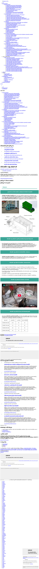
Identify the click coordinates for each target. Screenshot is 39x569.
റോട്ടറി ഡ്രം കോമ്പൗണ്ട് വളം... (10, 164)
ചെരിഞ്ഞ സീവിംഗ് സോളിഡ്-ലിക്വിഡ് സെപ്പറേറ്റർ (15, 55)
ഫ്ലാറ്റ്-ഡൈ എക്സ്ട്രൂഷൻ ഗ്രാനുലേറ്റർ (13, 19)
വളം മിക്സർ (6, 28)
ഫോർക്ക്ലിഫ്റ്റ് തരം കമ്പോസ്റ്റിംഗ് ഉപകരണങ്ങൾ (14, 12)
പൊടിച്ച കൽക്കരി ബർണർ (10, 39)
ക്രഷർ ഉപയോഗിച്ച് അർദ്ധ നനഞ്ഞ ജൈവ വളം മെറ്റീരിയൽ (16, 22)
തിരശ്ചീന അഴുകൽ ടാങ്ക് (10, 8)
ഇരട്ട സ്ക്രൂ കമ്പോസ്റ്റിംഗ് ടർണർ (11, 10)
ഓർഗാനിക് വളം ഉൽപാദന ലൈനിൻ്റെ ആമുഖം (14, 58)
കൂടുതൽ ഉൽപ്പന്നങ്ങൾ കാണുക (10, 371)
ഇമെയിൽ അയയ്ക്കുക (4, 451)
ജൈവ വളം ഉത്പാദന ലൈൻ (9, 57)
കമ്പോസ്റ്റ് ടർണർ (7, 4)
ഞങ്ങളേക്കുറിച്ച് (5, 76)
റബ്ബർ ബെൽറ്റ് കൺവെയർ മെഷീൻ (12, 44)
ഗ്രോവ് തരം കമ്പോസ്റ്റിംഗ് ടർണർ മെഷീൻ (13, 5)
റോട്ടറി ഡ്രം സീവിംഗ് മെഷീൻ (9, 130)
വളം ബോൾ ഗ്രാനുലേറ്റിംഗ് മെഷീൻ (10, 449)
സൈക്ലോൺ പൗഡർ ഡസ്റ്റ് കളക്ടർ (12, 38)
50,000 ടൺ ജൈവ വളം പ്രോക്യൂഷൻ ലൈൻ (14, 64)
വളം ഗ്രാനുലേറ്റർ (7, 13)
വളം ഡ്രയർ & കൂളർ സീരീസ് (9, 33)
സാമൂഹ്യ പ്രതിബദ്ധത (8, 79)
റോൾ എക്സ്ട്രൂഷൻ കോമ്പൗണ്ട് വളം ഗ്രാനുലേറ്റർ (15, 14)
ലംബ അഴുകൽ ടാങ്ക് (9, 11)
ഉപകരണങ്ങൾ (5, 3)
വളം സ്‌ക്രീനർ (7, 41)
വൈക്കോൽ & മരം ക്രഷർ (10, 27)
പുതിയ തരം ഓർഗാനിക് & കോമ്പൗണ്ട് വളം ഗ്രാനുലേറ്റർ (16, 18)
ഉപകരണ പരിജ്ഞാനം (8, 75)
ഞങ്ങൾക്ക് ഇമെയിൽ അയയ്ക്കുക (6, 178)
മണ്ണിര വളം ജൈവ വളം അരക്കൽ (11, 405)
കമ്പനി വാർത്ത (7, 73)
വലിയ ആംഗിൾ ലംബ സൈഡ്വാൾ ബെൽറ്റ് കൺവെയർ (16, 46)
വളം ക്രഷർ (6, 21)
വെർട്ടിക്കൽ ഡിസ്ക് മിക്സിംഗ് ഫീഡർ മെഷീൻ (14, 50)
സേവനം (5, 78)
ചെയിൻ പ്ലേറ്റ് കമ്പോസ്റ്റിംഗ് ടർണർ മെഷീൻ (14, 6)
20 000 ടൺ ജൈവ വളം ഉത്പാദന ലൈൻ (13, 61)
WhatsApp (2, 452)
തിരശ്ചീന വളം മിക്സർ (10, 30)
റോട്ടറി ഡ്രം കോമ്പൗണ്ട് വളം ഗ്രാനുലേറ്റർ (13, 16)
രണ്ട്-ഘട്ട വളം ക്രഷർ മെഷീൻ (11, 24)
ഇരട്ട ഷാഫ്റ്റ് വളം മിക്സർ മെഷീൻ (12, 29)
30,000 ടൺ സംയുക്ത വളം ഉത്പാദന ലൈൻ (14, 70)
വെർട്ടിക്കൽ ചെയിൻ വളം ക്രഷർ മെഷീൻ (13, 23)
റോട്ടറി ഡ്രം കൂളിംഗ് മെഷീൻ (11, 35)
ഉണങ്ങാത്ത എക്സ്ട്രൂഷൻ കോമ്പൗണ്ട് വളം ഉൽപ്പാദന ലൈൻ (17, 66)
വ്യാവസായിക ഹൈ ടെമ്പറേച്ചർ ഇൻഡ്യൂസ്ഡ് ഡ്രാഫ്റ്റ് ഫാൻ (17, 37)
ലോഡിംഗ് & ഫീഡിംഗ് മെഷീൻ (11, 51)
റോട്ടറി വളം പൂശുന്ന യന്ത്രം (9, 124)
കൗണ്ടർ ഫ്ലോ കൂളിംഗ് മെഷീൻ (11, 40)
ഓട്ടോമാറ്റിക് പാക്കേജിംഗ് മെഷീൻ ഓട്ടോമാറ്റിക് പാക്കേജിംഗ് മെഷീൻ (18, 52)
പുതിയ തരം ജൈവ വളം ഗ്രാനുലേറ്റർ (13, 15)
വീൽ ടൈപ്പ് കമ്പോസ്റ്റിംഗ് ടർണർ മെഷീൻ (13, 9)
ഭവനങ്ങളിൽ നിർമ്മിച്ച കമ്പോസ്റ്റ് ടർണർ (30, 449)
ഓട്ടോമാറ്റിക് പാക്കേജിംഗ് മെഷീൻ (10, 140)
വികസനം (6, 80)
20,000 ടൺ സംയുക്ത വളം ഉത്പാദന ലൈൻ (14, 69)
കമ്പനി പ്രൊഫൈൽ (8, 77)
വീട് (3, 2)
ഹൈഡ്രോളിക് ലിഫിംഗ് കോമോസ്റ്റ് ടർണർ (13, 7)
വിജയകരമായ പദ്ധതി (8, 74)
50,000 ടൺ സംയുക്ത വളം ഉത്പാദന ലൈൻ (14, 71)
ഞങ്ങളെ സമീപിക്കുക (6, 82)
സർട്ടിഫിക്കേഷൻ (7, 81)
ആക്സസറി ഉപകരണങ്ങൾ (7, 136)
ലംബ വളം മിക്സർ (9, 32)
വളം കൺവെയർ (7, 43)
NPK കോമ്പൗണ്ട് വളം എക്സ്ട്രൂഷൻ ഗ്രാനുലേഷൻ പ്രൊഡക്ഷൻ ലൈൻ (19, 67)
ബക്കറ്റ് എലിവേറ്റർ (9, 47)
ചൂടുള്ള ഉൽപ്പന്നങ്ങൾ (27, 448)
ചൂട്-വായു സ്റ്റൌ (20, 449)
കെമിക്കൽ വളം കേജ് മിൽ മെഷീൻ (12, 26)
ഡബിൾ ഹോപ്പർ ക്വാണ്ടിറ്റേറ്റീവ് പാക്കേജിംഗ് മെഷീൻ (15, 53)
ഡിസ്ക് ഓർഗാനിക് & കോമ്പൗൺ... (11, 160)
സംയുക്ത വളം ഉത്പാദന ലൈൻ (10, 65)
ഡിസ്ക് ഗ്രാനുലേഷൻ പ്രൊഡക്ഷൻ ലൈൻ (14, 63)
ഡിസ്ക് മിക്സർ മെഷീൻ (9, 149)
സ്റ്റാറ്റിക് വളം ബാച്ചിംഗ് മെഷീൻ (11, 54)
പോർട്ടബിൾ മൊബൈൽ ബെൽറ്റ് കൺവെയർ (14, 45)
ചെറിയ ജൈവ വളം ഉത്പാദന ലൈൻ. (13, 59)
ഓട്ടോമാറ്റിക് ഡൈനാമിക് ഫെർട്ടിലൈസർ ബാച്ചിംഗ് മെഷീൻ (17, 364)
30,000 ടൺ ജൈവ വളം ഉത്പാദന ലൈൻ (13, 62)
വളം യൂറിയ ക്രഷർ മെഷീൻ (11, 25)
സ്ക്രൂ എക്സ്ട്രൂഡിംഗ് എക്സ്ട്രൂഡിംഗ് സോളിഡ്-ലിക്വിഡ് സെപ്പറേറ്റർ (18, 49)
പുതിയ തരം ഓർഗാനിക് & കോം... (11, 156)
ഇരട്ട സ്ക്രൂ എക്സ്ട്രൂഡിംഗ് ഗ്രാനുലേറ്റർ (13, 20)
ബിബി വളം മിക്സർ (9, 31)
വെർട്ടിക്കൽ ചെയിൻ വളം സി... (10, 153)
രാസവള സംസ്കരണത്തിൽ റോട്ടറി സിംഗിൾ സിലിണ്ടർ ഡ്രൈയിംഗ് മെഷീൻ (19, 34)
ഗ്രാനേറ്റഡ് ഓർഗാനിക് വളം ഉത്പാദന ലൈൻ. (14, 60)
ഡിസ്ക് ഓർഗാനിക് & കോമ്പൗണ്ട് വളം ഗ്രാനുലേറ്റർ (15, 17)
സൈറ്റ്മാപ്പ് (34, 448)
